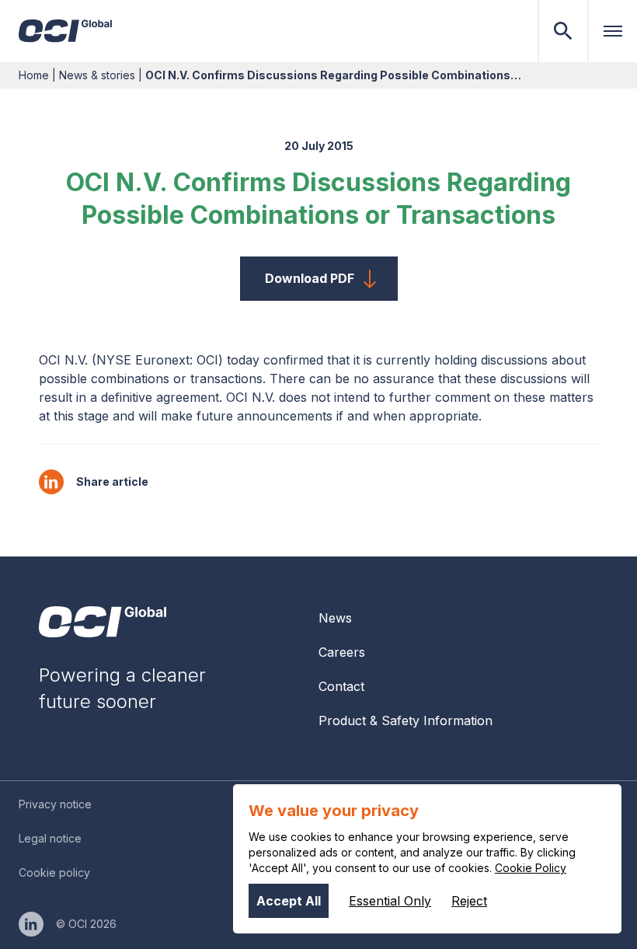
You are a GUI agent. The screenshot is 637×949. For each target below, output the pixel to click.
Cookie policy (54, 872)
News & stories (97, 75)
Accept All (288, 901)
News (335, 618)
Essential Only (390, 901)
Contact (341, 686)
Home (34, 75)
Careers (341, 652)
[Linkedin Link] (31, 924)
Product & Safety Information (405, 720)
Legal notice (50, 838)
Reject (469, 901)
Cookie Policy (530, 867)
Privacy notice (55, 804)
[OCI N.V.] (102, 621)
